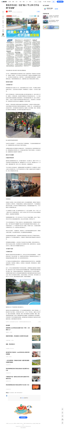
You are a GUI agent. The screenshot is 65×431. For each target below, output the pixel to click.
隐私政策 (18, 423)
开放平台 (21, 423)
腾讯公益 (30, 423)
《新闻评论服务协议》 (20, 392)
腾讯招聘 (27, 423)
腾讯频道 (37, 423)
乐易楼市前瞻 (8, 340)
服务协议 (15, 423)
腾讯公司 (22, 427)
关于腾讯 (7, 423)
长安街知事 (7, 348)
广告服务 (24, 423)
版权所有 (24, 427)
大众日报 (7, 364)
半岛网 (7, 356)
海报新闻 (7, 332)
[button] (56, 9)
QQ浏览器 (33, 423)
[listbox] (23, 357)
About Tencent (11, 423)
